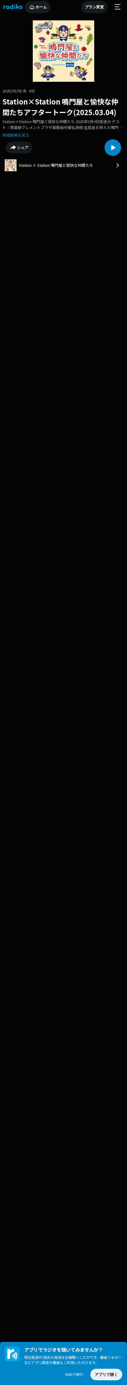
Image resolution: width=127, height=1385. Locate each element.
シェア (23, 147)
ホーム (41, 7)
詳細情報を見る (15, 135)
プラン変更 (94, 7)
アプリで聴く (106, 1374)
